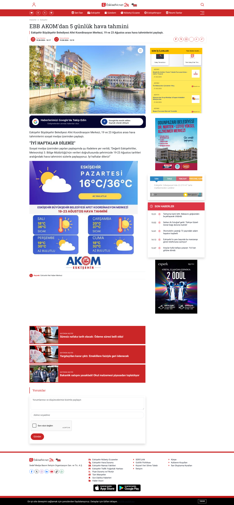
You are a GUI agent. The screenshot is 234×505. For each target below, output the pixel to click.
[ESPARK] (176, 286)
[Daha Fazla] (191, 39)
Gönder (37, 436)
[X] (36, 471)
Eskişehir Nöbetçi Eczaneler (105, 459)
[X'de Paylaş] (181, 39)
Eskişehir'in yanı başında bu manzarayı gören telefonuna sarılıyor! (180, 240)
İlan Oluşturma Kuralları (181, 465)
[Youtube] (51, 471)
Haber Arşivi (97, 481)
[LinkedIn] (46, 471)
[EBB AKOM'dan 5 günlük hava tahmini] (87, 80)
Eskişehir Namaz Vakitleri (104, 465)
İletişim (139, 468)
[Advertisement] (87, 301)
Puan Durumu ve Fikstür (103, 471)
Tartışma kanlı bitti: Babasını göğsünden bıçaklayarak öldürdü (181, 215)
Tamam (202, 501)
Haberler (33, 20)
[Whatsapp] (61, 471)
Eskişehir (95, 12)
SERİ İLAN (140, 459)
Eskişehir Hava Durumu (102, 462)
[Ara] (202, 4)
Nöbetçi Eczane (132, 12)
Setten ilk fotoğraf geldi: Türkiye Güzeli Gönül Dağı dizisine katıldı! (180, 223)
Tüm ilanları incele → (193, 51)
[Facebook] (31, 471)
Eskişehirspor (154, 12)
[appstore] (105, 487)
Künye (173, 459)
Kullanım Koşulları (179, 462)
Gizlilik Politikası (143, 462)
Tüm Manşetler (99, 474)
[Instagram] (41, 471)
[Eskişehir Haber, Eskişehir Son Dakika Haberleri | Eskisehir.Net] (119, 5)
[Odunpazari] (176, 143)
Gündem (111, 12)
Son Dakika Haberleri (101, 478)
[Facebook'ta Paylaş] (176, 39)
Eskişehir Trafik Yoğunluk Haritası (107, 468)
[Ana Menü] (202, 13)
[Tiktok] (56, 471)
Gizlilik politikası (126, 501)
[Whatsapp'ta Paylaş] (186, 39)
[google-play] (129, 487)
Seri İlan (79, 12)
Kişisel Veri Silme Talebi (147, 465)
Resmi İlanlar (175, 12)
